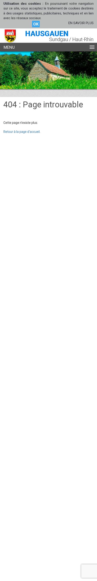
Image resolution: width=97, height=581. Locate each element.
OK (36, 24)
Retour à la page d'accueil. (21, 132)
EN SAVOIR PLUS (81, 23)
